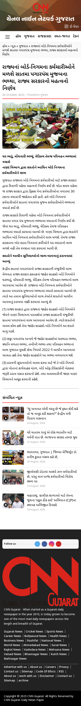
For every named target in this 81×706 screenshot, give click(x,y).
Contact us (11, 672)
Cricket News (34, 632)
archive (23, 681)
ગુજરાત (29, 36)
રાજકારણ (44, 36)
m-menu (7, 37)
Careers (50, 667)
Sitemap (27, 672)
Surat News (59, 645)
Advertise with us (15, 667)
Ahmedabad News (35, 645)
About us (36, 667)
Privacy (64, 667)
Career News (12, 636)
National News (51, 641)
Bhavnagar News (36, 654)
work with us (27, 676)
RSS (61, 672)
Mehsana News (59, 650)
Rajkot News (12, 650)
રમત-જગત (62, 36)
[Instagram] (51, 544)
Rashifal (32, 641)
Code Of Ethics (45, 672)
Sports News (54, 632)
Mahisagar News (15, 659)
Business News (14, 641)
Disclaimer (47, 676)
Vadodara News (35, 650)
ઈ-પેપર (74, 27)
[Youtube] (58, 544)
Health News (58, 636)
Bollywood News (35, 636)
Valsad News (12, 654)
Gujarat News (13, 632)
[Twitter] (37, 544)
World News (12, 645)
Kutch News (59, 654)
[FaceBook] (44, 544)
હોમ (18, 36)
